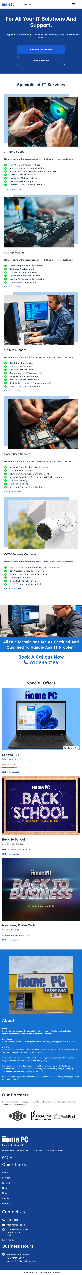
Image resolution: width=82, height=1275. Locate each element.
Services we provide (41, 49)
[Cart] (73, 4)
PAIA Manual (8, 1240)
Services (6, 1178)
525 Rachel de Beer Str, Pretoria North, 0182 (17, 1232)
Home (5, 1173)
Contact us (7, 1203)
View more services (12, 189)
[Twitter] (7, 1158)
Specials (6, 1183)
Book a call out (41, 60)
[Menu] (78, 4)
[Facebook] (3, 1158)
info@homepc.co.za (15, 1225)
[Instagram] (11, 1158)
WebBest (57, 1272)
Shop (4, 1188)
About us (6, 1198)
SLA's (4, 1193)
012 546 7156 (44, 662)
